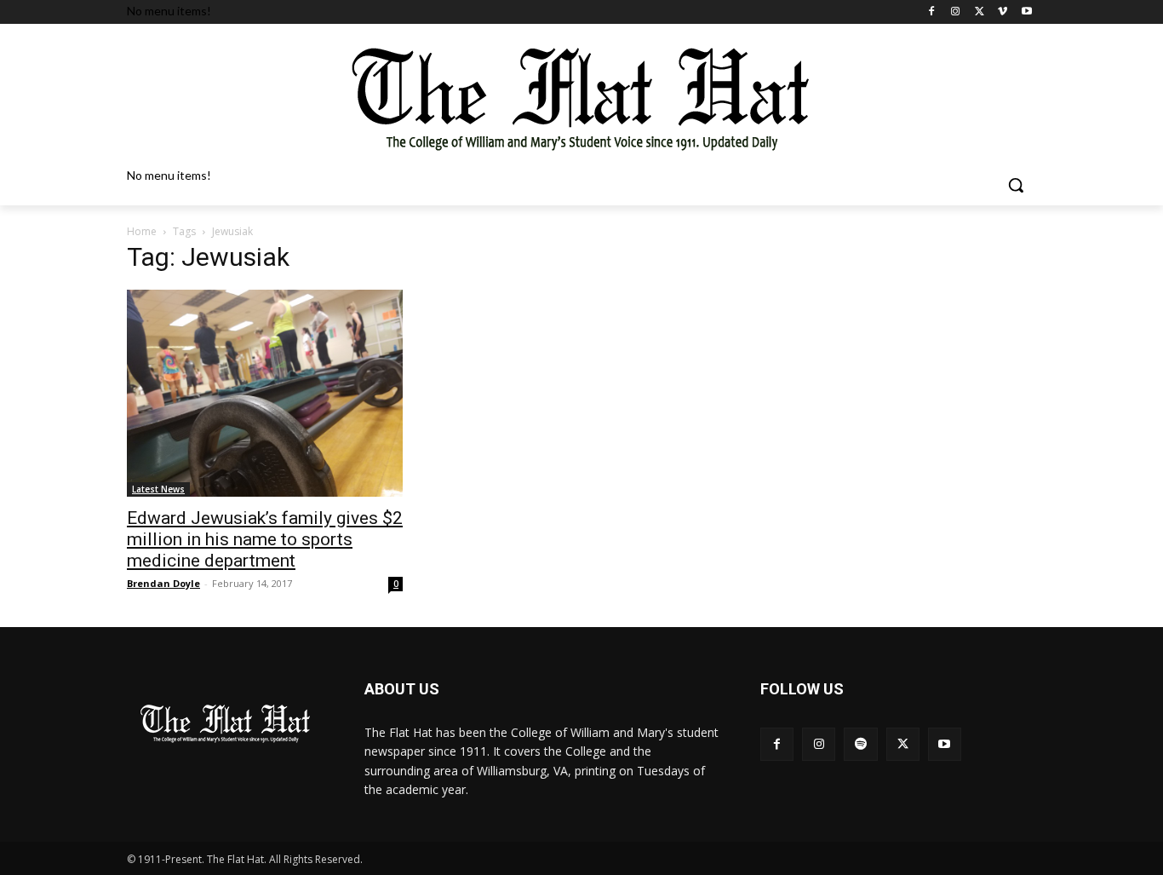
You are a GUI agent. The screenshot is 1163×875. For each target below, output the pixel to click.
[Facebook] (932, 12)
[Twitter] (979, 12)
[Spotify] (860, 744)
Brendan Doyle (163, 583)
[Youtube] (1026, 12)
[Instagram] (955, 12)
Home (142, 231)
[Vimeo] (1002, 12)
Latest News (158, 489)
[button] (1015, 184)
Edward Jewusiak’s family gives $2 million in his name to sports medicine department (265, 539)
